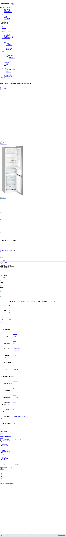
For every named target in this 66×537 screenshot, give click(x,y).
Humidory (5, 50)
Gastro (3, 51)
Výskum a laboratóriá (5, 68)
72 (15, 343)
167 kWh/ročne (15, 397)
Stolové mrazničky (8, 43)
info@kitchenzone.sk (5, 444)
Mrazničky (5, 42)
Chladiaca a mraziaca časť (17, 348)
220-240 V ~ (15, 336)
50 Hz (10, 317)
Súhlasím (61, 535)
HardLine (14, 395)
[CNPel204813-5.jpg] (3, 197)
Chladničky (7, 53)
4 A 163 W (15, 338)
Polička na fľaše (15, 381)
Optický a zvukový (16, 350)
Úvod (1, 83)
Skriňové (7, 63)
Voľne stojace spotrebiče (6, 38)
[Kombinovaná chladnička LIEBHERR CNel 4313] (2, 249)
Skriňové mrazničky (9, 44)
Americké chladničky (9, 48)
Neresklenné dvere (12, 60)
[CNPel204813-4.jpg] (12, 196)
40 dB (14, 327)
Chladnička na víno (8, 49)
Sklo (14, 378)
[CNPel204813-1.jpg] (3, 142)
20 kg (14, 341)
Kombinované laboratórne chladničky (10, 69)
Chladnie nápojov (6, 62)
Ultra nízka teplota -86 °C (8, 75)
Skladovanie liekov (8, 72)
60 (9, 312)
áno (13, 371)
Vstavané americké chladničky (9, 37)
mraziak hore (8, 41)
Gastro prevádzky (6, 52)
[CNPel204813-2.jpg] (3, 143)
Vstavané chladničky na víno (8, 36)
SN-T (10, 319)
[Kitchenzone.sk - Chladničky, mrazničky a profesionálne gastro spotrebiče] (5, 4)
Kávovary (3, 77)
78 (15, 341)
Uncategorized (4, 80)
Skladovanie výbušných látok (8, 76)
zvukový (14, 423)
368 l (14, 331)
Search (9, 31)
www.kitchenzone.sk (5, 445)
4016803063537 (15, 324)
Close (1, 470)
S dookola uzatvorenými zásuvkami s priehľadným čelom (21, 416)
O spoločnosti (4, 28)
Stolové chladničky (9, 47)
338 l (14, 329)
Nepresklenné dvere (10, 54)
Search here (2, 467)
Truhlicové (7, 64)
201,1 (10, 310)
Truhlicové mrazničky (9, 45)
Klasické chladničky (9, 46)
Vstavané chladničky (7, 34)
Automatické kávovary (7, 78)
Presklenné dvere (10, 55)
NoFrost (14, 402)
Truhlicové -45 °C (8, 74)
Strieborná (14, 355)
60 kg (14, 343)
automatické (15, 334)
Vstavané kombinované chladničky (9, 33)
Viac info (38, 535)
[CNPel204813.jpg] (12, 140)
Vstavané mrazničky (7, 35)
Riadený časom (15, 369)
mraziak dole (8, 40)
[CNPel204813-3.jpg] (3, 144)
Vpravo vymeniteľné (16, 357)
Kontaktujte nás (4, 29)
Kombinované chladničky (15, 83)
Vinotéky (5, 65)
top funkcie (19, 439)
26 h (14, 404)
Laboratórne (8, 71)
